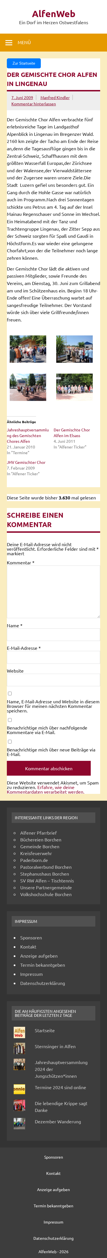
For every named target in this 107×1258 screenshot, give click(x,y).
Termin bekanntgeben (42, 965)
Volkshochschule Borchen (46, 894)
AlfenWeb (53, 13)
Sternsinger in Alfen (55, 1046)
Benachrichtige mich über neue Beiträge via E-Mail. (51, 751)
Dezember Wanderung (58, 1121)
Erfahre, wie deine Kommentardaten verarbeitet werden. (45, 789)
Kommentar (21, 562)
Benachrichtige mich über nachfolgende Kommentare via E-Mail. (47, 729)
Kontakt (28, 946)
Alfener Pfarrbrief (38, 832)
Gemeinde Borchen (39, 846)
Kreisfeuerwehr (36, 853)
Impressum (31, 974)
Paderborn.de (34, 860)
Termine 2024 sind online (60, 1087)
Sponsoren (31, 937)
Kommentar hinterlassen (33, 103)
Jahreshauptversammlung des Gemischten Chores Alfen (28, 435)
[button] (30, 349)
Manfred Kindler (55, 97)
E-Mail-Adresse (24, 648)
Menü (24, 42)
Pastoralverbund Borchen (46, 867)
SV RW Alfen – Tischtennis (47, 880)
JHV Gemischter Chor (26, 462)
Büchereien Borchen (40, 839)
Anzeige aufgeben (39, 955)
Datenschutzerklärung (42, 983)
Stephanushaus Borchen (44, 873)
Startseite (45, 1030)
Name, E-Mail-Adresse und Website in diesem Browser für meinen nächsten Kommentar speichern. (53, 706)
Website (15, 670)
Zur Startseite (24, 63)
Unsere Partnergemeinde (46, 887)
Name (15, 625)
